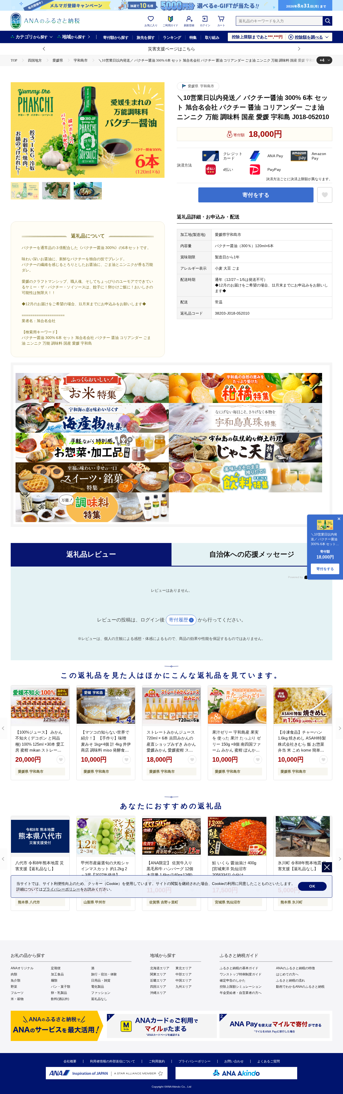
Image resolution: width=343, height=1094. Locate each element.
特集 (193, 37)
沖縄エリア (158, 993)
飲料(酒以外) (60, 999)
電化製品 (97, 987)
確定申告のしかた (232, 980)
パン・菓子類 (60, 987)
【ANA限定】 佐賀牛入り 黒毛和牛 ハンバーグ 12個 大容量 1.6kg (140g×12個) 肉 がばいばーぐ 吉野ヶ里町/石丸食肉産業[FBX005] (170, 875)
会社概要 (70, 1061)
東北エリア (184, 968)
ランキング (172, 37)
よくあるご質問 (268, 1061)
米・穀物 (17, 999)
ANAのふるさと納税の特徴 (295, 968)
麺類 (54, 980)
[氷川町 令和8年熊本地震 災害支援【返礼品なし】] (303, 836)
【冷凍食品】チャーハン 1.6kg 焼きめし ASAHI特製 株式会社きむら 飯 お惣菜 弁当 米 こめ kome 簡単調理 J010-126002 (302, 744)
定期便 (56, 968)
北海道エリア (159, 968)
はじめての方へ (287, 974)
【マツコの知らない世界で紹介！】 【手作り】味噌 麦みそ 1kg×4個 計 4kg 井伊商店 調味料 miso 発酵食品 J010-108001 (106, 744)
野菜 (14, 987)
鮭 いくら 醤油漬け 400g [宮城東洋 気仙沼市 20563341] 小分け (234, 869)
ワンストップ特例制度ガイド (241, 974)
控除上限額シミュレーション (241, 987)
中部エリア (184, 974)
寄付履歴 (178, 620)
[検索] (327, 21)
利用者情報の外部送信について (112, 1061)
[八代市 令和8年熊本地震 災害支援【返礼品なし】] (40, 836)
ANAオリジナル (22, 968)
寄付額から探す (115, 37)
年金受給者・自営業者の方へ (241, 993)
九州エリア (184, 987)
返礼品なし (99, 999)
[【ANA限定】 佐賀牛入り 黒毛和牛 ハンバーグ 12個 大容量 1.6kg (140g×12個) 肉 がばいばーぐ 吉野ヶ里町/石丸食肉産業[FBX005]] (171, 836)
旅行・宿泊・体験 (104, 974)
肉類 (14, 974)
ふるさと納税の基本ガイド (239, 968)
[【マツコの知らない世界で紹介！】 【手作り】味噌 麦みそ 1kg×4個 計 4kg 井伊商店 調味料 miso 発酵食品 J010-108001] (106, 705)
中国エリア (184, 980)
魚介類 (15, 980)
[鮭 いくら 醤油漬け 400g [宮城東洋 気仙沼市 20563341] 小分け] (237, 836)
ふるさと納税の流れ (290, 980)
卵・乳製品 (59, 993)
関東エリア (158, 974)
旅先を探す (146, 37)
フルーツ (17, 993)
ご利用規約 (157, 1061)
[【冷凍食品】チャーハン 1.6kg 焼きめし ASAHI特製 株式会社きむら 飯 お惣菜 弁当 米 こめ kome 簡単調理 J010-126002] (303, 705)
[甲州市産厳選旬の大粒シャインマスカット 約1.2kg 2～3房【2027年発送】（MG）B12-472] (106, 836)
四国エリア (158, 987)
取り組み (212, 37)
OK (312, 886)
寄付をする (256, 195)
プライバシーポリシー (194, 1061)
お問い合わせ (234, 1061)
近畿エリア (158, 980)
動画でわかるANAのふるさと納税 (300, 987)
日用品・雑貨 (100, 980)
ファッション (100, 993)
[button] (44, 49)
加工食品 (57, 974)
